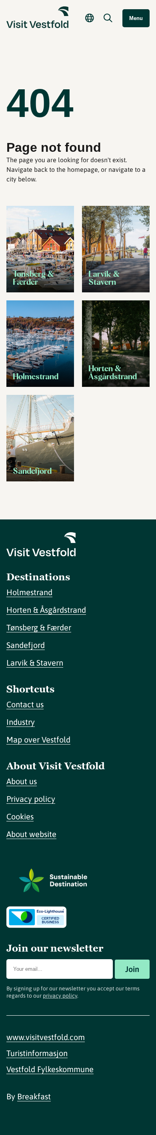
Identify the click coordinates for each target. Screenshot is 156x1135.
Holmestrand (29, 592)
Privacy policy (30, 798)
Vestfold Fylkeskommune (50, 1069)
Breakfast (34, 1096)
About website (31, 834)
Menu (136, 18)
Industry (20, 721)
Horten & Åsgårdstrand (46, 609)
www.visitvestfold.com (45, 1037)
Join (132, 969)
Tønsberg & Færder (38, 627)
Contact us (25, 704)
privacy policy (60, 995)
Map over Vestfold (38, 739)
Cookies (20, 816)
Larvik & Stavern (34, 662)
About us (21, 781)
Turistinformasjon (37, 1053)
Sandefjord (25, 645)
